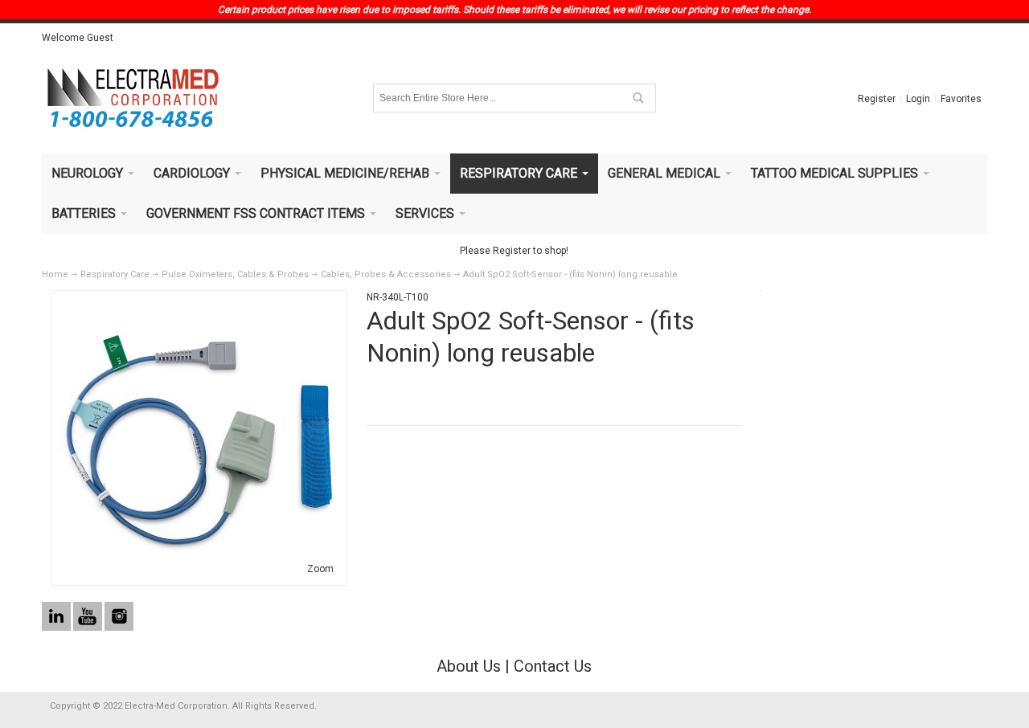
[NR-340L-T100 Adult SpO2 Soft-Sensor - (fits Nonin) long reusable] (199, 302)
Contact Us (553, 666)
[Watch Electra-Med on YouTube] (89, 617)
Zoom (320, 569)
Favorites (961, 98)
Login (918, 98)
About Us (469, 666)
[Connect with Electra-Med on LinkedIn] (57, 617)
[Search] (637, 98)
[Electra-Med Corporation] (132, 98)
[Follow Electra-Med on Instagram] (119, 617)
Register (877, 98)
